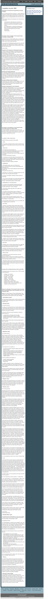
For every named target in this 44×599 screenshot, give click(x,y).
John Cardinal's (22, 597)
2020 (37, 10)
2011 (28, 12)
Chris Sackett (24, 595)
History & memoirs (28, 588)
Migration (40, 588)
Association (8, 4)
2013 (38, 11)
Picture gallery (10, 590)
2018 (28, 11)
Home (3, 4)
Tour (23, 1)
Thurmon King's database (36, 590)
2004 (30, 13)
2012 (41, 11)
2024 (28, 10)
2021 (35, 10)
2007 (37, 12)
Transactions (22, 591)
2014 (36, 11)
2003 (32, 13)
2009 (32, 12)
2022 (32, 10)
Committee (12, 588)
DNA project (17, 588)
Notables (4, 590)
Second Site (25, 597)
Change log (39, 1)
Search (35, 1)
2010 (30, 12)
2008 (35, 12)
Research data (24, 590)
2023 (30, 10)
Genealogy (15, 4)
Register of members (17, 590)
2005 (28, 13)
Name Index (31, 1)
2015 (34, 11)
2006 (39, 12)
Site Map (26, 1)
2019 (39, 10)
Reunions (29, 590)
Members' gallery (35, 588)
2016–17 (30, 11)
